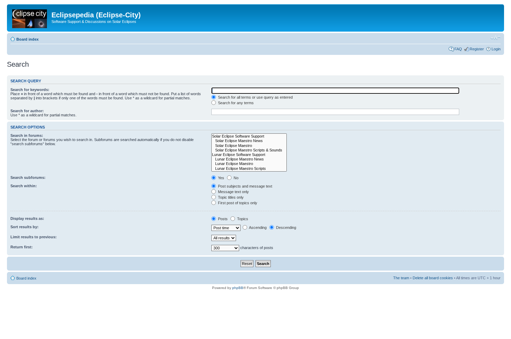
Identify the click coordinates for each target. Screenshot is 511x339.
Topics (242, 219)
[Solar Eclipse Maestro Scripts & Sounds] (249, 150)
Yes (220, 178)
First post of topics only (237, 203)
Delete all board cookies (433, 278)
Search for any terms (235, 103)
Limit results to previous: (33, 237)
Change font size (495, 38)
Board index (27, 39)
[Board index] (30, 17)
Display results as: (27, 218)
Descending (285, 227)
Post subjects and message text (244, 186)
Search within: (23, 186)
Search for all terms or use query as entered (255, 97)
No (235, 178)
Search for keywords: (29, 90)
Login (496, 49)
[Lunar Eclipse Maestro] (249, 164)
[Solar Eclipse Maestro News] (249, 141)
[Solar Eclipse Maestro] (249, 145)
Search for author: (27, 111)
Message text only (233, 192)
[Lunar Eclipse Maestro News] (249, 159)
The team (401, 278)
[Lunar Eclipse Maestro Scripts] (249, 168)
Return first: (21, 247)
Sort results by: (24, 227)
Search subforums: (28, 177)
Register (477, 49)
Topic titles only (230, 197)
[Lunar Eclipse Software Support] (249, 154)
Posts (222, 219)
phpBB (237, 288)
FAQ (458, 49)
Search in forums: (26, 135)
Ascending (257, 227)
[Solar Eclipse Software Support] (249, 136)
